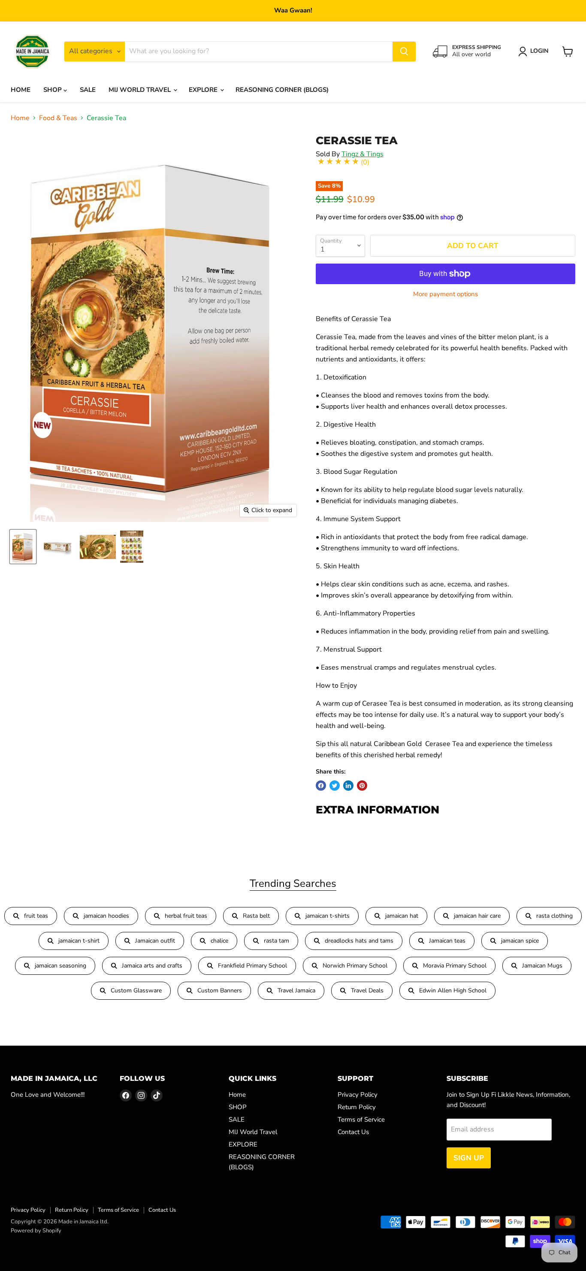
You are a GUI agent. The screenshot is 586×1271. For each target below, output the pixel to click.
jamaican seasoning (60, 966)
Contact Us (353, 1132)
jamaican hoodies (106, 916)
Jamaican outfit (155, 941)
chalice (219, 941)
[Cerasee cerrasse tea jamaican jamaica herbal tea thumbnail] (23, 547)
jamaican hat (401, 916)
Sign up (468, 1158)
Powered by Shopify (36, 1231)
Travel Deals (367, 990)
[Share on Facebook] (321, 785)
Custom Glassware (136, 990)
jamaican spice (520, 941)
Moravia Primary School (454, 966)
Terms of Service (361, 1119)
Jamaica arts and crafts (152, 966)
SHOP (53, 89)
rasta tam (276, 941)
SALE (88, 89)
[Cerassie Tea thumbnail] (57, 547)
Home (20, 89)
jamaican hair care (477, 916)
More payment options (445, 294)
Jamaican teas (447, 941)
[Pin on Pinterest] (362, 785)
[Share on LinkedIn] (348, 785)
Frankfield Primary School (252, 966)
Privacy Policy (358, 1094)
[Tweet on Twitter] (334, 785)
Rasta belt (256, 916)
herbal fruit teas (186, 916)
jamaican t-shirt (79, 941)
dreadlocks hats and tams (359, 941)
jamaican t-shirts (327, 916)
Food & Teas (58, 118)
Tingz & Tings (362, 154)
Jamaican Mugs (542, 966)
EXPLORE (204, 89)
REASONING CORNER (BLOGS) (282, 89)
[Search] (404, 51)
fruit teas (36, 916)
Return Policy (357, 1107)
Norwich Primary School (355, 966)
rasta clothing (554, 916)
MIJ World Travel (140, 89)
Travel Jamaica (296, 990)
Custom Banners (219, 990)
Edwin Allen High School (452, 990)
